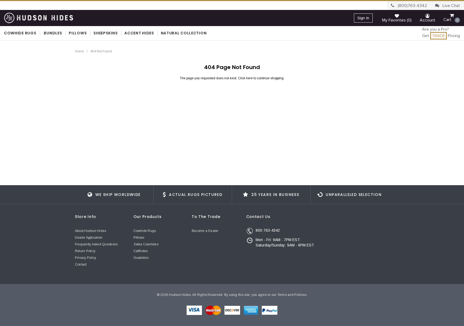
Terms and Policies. (292, 295)
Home (79, 51)
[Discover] (232, 310)
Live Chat (450, 5)
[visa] (195, 310)
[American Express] (251, 310)
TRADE (438, 36)
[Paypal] (269, 310)
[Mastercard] (213, 310)
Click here (245, 78)
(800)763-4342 (412, 5)
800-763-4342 (268, 230)
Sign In (363, 18)
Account (427, 20)
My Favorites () (397, 20)
